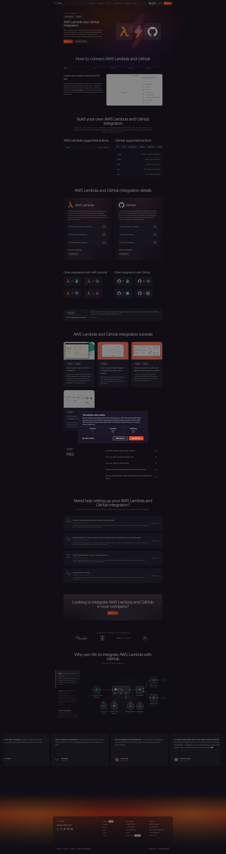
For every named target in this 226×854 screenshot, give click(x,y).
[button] (88, 438)
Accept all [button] (136, 438)
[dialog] (113, 427)
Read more (91, 424)
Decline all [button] (120, 438)
